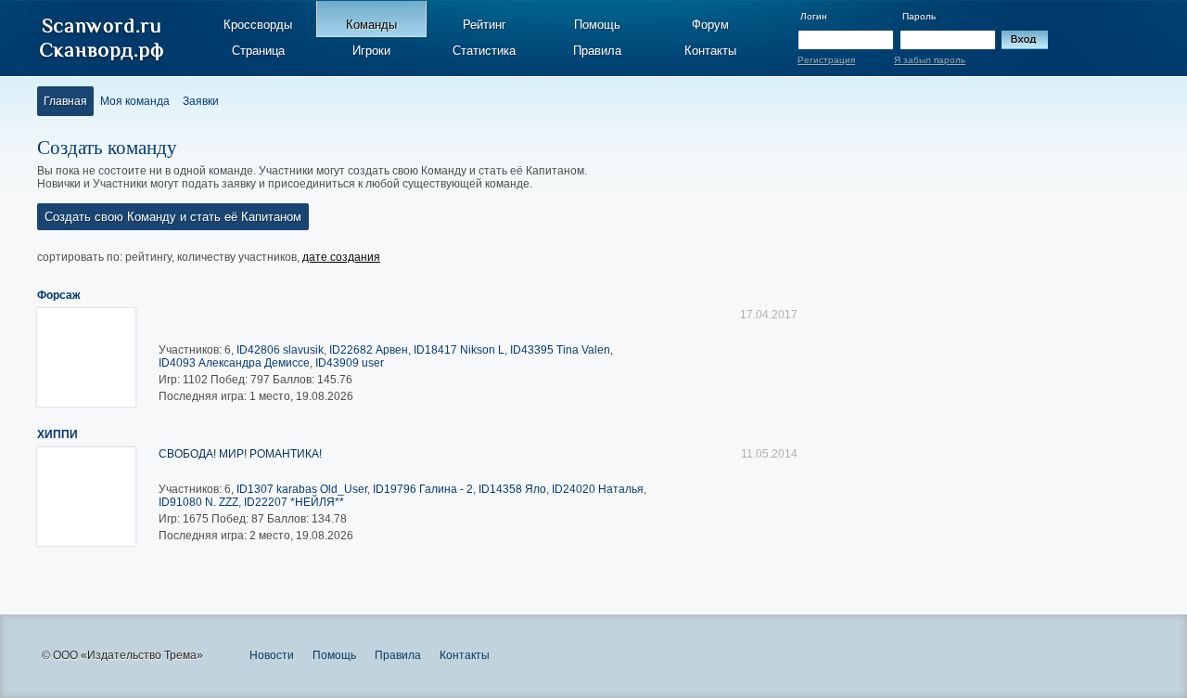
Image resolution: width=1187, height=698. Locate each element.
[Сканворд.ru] (101, 39)
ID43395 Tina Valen (560, 349)
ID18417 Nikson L (459, 349)
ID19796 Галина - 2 (423, 489)
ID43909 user (349, 362)
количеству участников (237, 257)
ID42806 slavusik (280, 349)
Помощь (597, 25)
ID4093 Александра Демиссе (234, 362)
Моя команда (135, 101)
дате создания (341, 257)
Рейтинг (484, 25)
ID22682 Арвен (368, 349)
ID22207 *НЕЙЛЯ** (294, 502)
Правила (597, 51)
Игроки (371, 51)
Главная (65, 101)
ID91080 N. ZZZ (198, 502)
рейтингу (148, 257)
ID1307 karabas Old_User (301, 489)
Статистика (484, 51)
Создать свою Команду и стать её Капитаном (173, 217)
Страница (258, 51)
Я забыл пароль (929, 60)
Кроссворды (257, 25)
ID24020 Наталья (598, 489)
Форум (710, 25)
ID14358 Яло (512, 489)
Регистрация (826, 60)
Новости (271, 655)
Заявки (201, 101)
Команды (371, 25)
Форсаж (59, 295)
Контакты (710, 51)
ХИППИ (57, 434)
